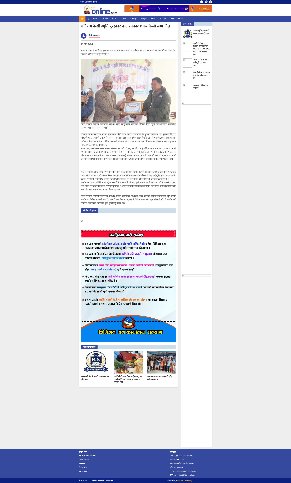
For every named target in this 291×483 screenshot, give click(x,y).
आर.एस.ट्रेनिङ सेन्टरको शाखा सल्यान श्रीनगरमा (95, 378)
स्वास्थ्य (180, 18)
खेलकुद (144, 18)
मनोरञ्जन (163, 18)
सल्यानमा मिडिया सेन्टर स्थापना (201, 87)
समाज (114, 18)
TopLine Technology (184, 480)
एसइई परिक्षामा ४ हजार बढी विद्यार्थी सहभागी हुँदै (201, 75)
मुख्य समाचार (93, 18)
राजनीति (105, 18)
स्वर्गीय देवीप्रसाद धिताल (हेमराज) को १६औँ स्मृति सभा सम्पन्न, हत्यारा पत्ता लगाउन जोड (128, 379)
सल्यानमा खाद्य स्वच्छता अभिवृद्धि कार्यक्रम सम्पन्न (159, 378)
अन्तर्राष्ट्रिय (133, 18)
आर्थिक (123, 18)
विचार (153, 18)
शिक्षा (172, 18)
